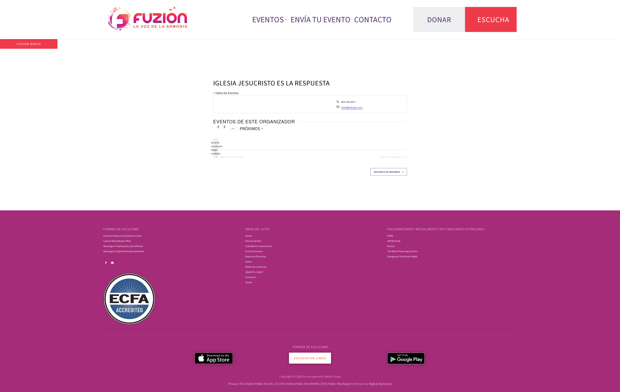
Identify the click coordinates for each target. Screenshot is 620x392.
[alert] (215, 148)
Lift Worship (393, 240)
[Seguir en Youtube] (112, 262)
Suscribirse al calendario (387, 171)
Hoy (233, 128)
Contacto (373, 19)
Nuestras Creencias (255, 266)
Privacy (233, 384)
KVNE (390, 235)
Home (248, 235)
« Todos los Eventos (225, 93)
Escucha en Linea (310, 358)
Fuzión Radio (29, 44)
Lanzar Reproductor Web (117, 240)
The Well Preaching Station (402, 251)
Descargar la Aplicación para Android (123, 251)
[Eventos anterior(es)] (218, 127)
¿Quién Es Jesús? (254, 271)
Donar (439, 19)
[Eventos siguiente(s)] (224, 127)
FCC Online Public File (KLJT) (259, 384)
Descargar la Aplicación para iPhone (123, 246)
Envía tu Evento (321, 19)
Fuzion (391, 246)
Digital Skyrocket (380, 384)
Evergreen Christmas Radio (402, 256)
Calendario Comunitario (258, 246)
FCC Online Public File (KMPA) (300, 384)
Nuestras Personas (255, 256)
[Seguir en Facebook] (105, 262)
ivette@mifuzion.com (351, 107)
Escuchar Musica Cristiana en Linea (122, 235)
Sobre (248, 261)
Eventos (268, 19)
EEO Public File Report (337, 384)
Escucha (493, 19)
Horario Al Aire (253, 240)
